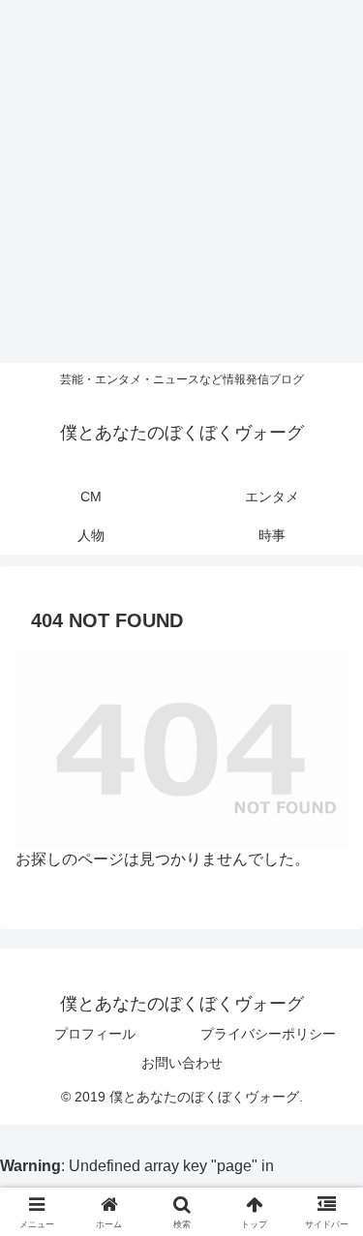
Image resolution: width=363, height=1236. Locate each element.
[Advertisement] (181, 181)
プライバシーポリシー (268, 1033)
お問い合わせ (182, 1062)
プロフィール (95, 1033)
